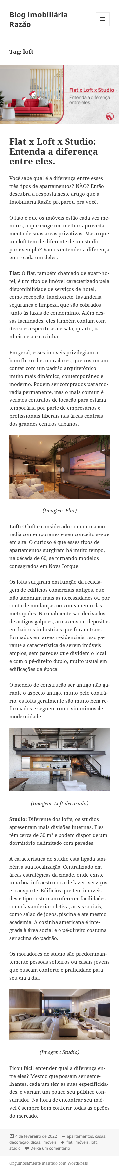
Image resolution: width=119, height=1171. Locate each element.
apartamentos (80, 1136)
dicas (35, 1142)
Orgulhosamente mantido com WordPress (48, 1163)
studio (14, 1148)
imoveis (49, 1142)
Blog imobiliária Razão (38, 19)
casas (100, 1136)
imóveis (81, 1142)
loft (94, 1142)
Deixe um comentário (50, 1148)
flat (69, 1142)
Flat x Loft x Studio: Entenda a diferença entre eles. (53, 151)
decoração (19, 1142)
